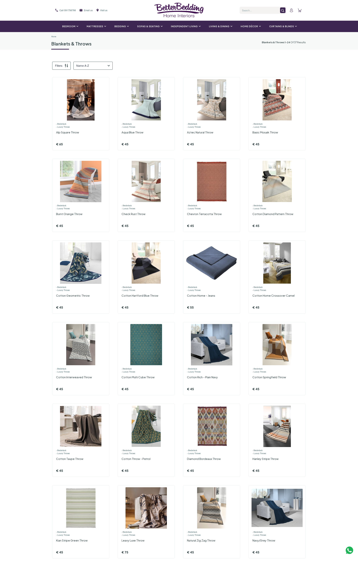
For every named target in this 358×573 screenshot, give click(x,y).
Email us (88, 10)
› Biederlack (61, 124)
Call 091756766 (67, 10)
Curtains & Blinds (281, 26)
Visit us (103, 10)
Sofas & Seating (148, 26)
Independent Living (184, 26)
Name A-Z (82, 65)
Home (53, 36)
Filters (58, 65)
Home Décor (249, 26)
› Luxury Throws (63, 127)
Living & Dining (219, 26)
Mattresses (95, 26)
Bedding (120, 26)
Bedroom (69, 26)
